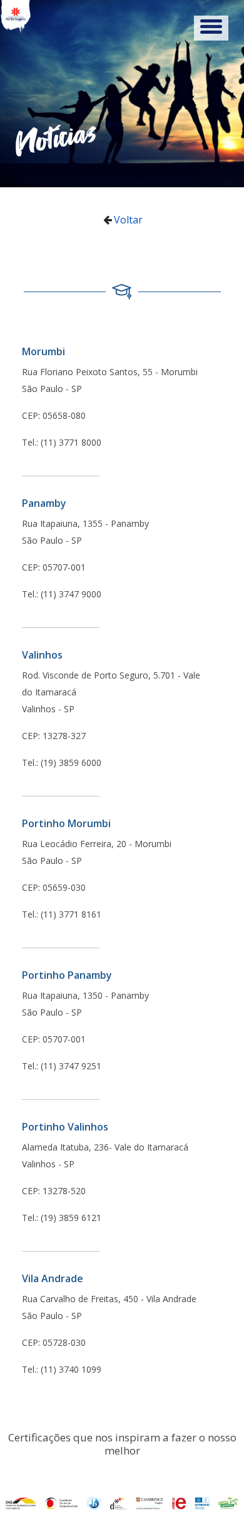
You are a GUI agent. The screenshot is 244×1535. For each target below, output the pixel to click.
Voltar (128, 220)
